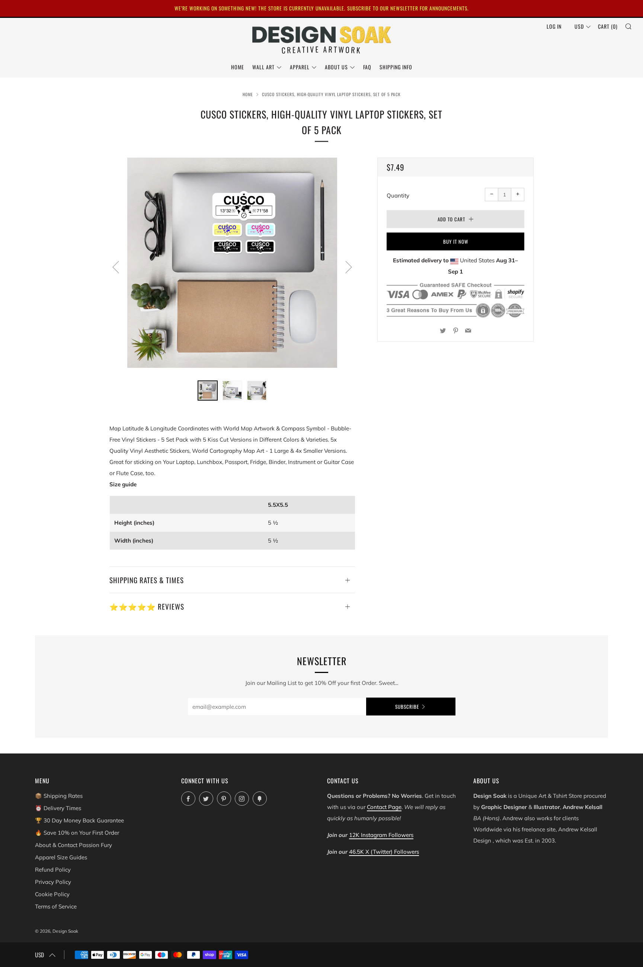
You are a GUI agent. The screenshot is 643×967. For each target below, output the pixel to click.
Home (237, 67)
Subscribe (407, 706)
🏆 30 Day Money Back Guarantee (79, 820)
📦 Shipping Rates (59, 795)
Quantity (398, 195)
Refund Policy (53, 869)
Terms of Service (56, 906)
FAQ (367, 67)
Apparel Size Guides (61, 857)
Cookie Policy (52, 894)
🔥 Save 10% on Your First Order (77, 832)
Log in (554, 26)
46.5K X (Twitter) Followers (384, 851)
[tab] (208, 390)
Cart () (608, 26)
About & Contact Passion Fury (73, 845)
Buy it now (455, 241)
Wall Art (263, 67)
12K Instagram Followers (381, 834)
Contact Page (384, 806)
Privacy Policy (53, 881)
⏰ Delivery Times (58, 808)
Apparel (300, 67)
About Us (336, 67)
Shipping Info (396, 67)
